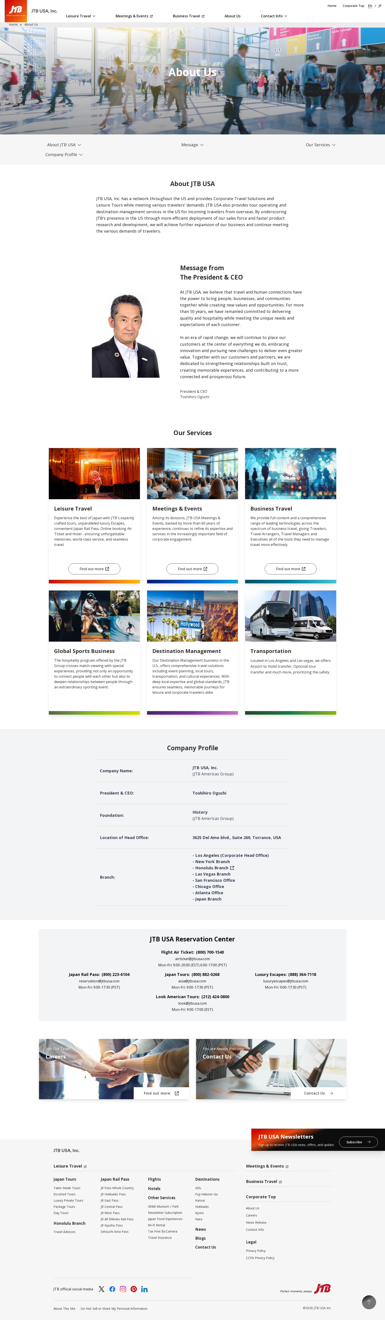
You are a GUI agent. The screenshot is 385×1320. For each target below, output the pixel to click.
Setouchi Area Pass (115, 1231)
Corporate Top (353, 6)
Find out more (92, 568)
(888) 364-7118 (302, 974)
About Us (233, 16)
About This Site (64, 1308)
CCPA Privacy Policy (260, 1258)
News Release (256, 1222)
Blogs (200, 1238)
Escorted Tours (64, 1194)
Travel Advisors (64, 1232)
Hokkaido (202, 1206)
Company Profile (61, 154)
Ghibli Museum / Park (163, 1206)
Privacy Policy (256, 1251)
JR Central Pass (112, 1206)
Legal (251, 1242)
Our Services (318, 144)
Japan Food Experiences (165, 1219)
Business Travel (186, 16)
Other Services (161, 1197)
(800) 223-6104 (115, 974)
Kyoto (199, 1213)
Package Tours (64, 1206)
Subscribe (354, 1142)
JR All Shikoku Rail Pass (117, 1219)
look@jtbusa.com (192, 1003)
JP (380, 6)
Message (189, 144)
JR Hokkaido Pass (113, 1194)
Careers (251, 1215)
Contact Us (205, 1247)
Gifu (198, 1188)
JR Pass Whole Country (117, 1188)
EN (370, 6)
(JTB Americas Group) (212, 774)
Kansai (200, 1200)
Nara (198, 1219)
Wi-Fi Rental (156, 1225)
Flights (154, 1179)
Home (332, 6)
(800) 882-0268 (205, 974)
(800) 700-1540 (210, 952)
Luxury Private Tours (68, 1200)
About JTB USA (61, 144)
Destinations (207, 1179)
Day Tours (61, 1213)
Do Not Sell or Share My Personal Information (114, 1308)
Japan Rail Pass (115, 1179)
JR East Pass (110, 1200)
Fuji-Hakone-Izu (206, 1194)
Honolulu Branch (211, 867)
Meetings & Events (132, 16)
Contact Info (272, 16)
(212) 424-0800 (215, 996)
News (200, 1229)
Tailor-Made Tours (66, 1188)
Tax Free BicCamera (162, 1231)
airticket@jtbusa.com (192, 958)
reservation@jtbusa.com (99, 981)
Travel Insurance (160, 1237)
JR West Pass (110, 1213)
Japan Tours (64, 1179)
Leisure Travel (78, 16)
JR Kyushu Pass (112, 1225)
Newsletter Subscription (165, 1213)
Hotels (154, 1188)
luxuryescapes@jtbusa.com (285, 981)
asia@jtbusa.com (192, 981)
